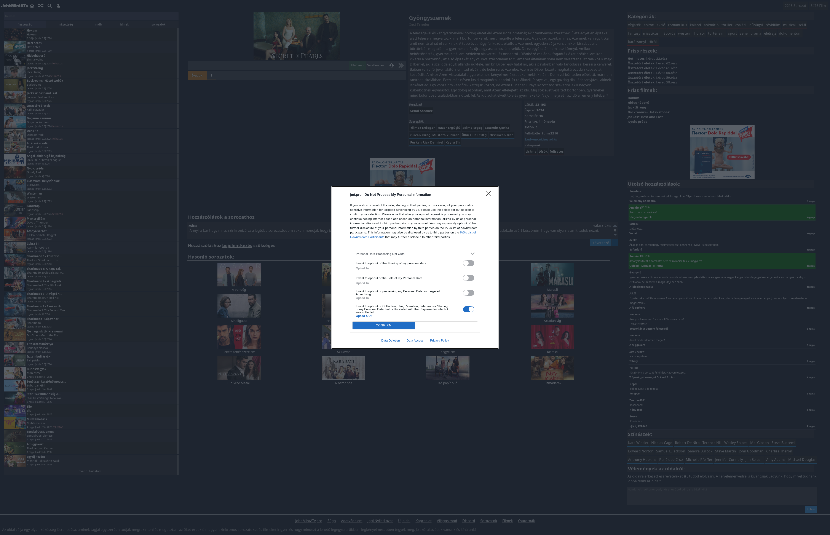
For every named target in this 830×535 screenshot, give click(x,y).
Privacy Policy (439, 340)
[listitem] (415, 253)
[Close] (490, 195)
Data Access (415, 340)
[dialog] (415, 267)
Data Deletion (390, 340)
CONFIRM (384, 325)
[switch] (468, 263)
